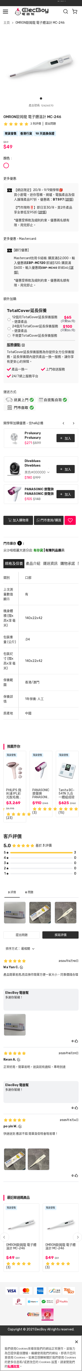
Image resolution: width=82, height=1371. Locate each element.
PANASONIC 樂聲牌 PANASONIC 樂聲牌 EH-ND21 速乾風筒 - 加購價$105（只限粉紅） (39, 492)
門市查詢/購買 (51, 520)
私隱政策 (13, 1366)
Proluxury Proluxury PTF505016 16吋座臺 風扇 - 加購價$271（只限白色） (38, 436)
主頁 (6, 23)
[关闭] (77, 1342)
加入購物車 (20, 520)
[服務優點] (23, 345)
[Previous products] (64, 423)
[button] (77, 1237)
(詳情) (69, 199)
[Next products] (74, 423)
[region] (41, 1353)
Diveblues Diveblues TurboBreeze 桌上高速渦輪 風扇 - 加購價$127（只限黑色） (39, 463)
